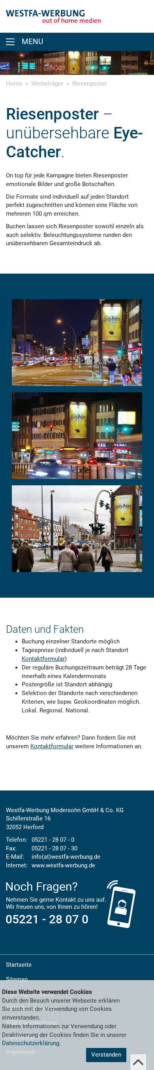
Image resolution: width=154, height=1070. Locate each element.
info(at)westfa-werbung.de (66, 856)
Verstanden (106, 1054)
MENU (32, 41)
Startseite (19, 964)
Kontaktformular (43, 658)
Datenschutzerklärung (30, 1043)
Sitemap (17, 979)
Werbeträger (47, 83)
